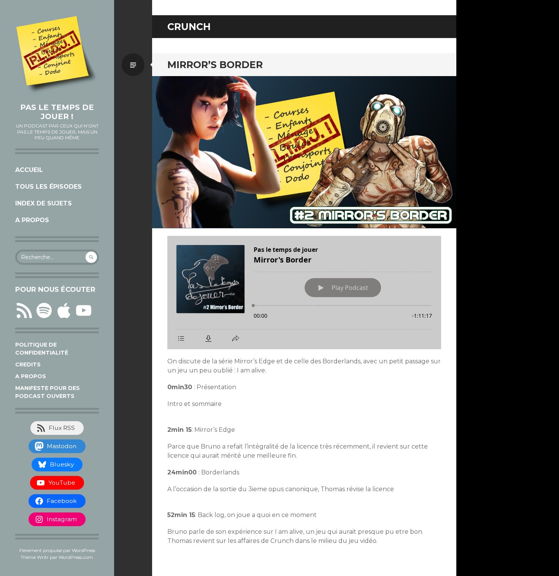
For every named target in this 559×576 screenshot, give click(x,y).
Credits (28, 364)
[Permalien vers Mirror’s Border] (304, 152)
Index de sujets (43, 203)
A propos (32, 220)
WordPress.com (76, 557)
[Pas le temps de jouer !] (57, 55)
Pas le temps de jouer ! (57, 112)
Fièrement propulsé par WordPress (57, 550)
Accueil (29, 169)
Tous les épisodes (48, 186)
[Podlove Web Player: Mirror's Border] (304, 292)
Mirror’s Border (215, 64)
